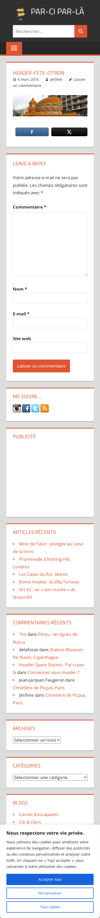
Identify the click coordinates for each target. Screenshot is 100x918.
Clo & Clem (30, 822)
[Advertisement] (50, 476)
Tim (22, 634)
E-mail (21, 314)
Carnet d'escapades (38, 814)
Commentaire (29, 207)
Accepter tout (50, 879)
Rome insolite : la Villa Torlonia (49, 582)
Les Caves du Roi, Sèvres (43, 574)
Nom (20, 289)
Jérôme (56, 79)
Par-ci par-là (57, 11)
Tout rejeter (50, 906)
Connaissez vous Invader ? (53, 672)
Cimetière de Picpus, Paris (39, 688)
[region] (50, 871)
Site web (22, 338)
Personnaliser (50, 893)
